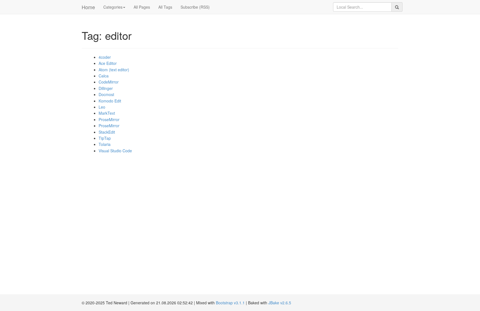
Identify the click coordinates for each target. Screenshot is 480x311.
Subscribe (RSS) (195, 7)
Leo (102, 107)
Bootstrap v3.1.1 (230, 302)
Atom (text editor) (114, 69)
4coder (105, 57)
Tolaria (105, 144)
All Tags (165, 7)
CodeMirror (109, 82)
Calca (104, 76)
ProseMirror (109, 119)
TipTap (105, 138)
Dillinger (106, 88)
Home (88, 7)
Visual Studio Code (115, 150)
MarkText (107, 113)
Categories (112, 7)
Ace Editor (108, 63)
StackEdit (107, 132)
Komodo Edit (110, 101)
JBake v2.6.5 (279, 302)
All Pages (142, 7)
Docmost (106, 94)
